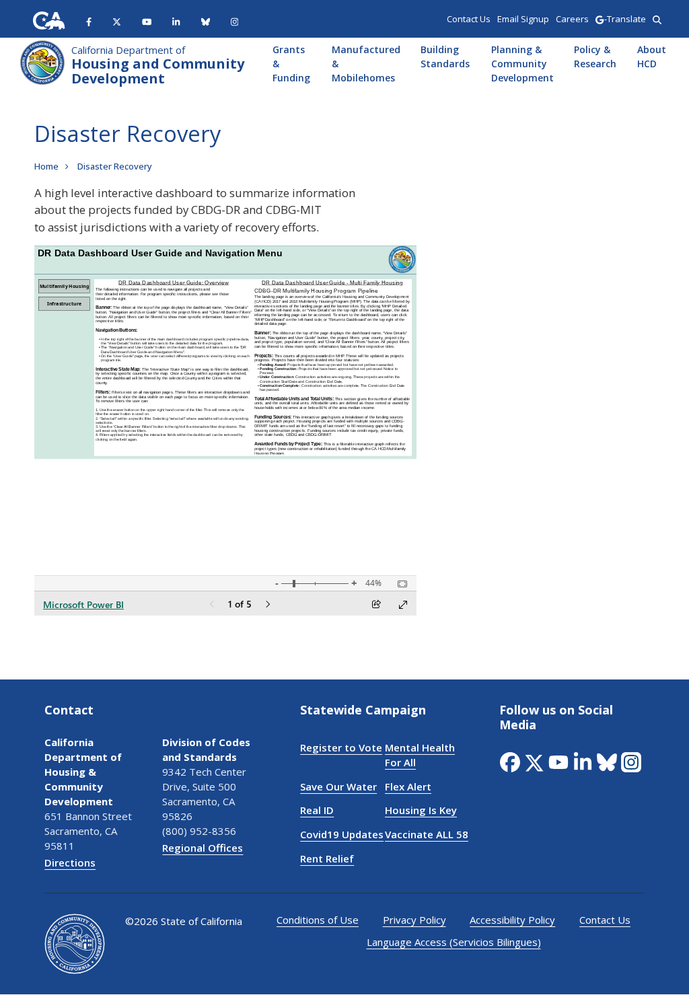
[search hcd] (657, 19)
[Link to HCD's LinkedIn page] (176, 20)
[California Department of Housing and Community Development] (42, 61)
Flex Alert (408, 786)
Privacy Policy (414, 920)
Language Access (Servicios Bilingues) (454, 942)
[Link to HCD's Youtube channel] (147, 20)
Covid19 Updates (342, 834)
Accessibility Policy (512, 920)
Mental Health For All (420, 755)
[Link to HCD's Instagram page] (234, 20)
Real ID (317, 810)
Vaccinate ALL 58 (426, 834)
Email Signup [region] (523, 19)
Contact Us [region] (469, 19)
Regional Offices (202, 847)
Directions (70, 862)
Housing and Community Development (157, 65)
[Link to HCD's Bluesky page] (205, 20)
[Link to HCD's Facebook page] (89, 20)
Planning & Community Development (521, 63)
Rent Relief (327, 858)
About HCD (651, 56)
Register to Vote (341, 747)
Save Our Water (338, 786)
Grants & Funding (291, 63)
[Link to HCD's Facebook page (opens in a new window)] (511, 762)
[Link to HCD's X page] (116, 20)
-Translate (624, 19)
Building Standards (445, 56)
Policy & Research (595, 56)
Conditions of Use (318, 920)
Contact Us (604, 920)
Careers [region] (572, 19)
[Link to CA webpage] (49, 20)
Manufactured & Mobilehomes (365, 63)
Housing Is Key (421, 810)
